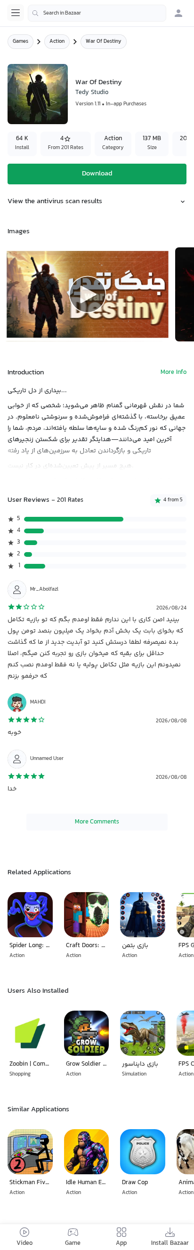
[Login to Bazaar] (178, 13)
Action (57, 41)
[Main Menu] (15, 12)
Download (97, 174)
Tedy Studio (91, 92)
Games (20, 41)
